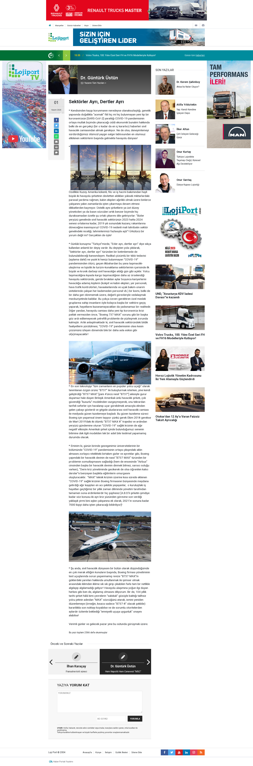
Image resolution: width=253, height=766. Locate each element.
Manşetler (59, 25)
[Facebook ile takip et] (164, 752)
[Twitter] (56, 125)
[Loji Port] (58, 37)
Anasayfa (87, 752)
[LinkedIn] (56, 131)
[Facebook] (56, 120)
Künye (98, 752)
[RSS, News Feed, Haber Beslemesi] (201, 752)
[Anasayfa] (50, 25)
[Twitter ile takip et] (171, 752)
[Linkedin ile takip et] (186, 752)
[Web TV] (196, 25)
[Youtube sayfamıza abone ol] (179, 752)
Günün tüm (195, 55)
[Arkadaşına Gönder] (56, 141)
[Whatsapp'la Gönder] (56, 136)
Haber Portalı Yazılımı (63, 761)
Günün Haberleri (74, 25)
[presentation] (59, 55)
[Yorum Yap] (56, 152)
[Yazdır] (56, 147)
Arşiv (86, 25)
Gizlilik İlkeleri (121, 752)
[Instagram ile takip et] (193, 752)
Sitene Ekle (96, 25)
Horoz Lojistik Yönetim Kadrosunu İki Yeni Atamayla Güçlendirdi (118, 55)
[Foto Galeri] (203, 25)
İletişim (108, 752)
